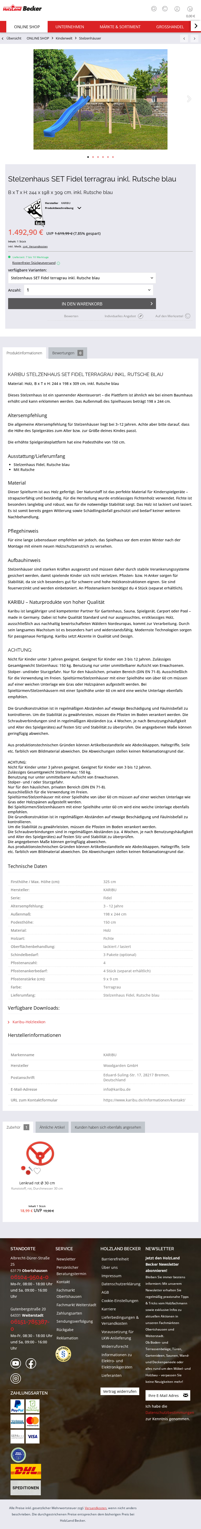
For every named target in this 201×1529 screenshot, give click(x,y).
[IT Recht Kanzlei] (65, 1354)
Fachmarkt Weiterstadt (76, 1304)
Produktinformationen (24, 352)
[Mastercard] (33, 1421)
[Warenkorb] (191, 9)
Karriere (109, 1308)
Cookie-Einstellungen (120, 1300)
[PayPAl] (17, 1406)
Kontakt (63, 1281)
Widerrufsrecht (115, 1346)
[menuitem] (152, 8)
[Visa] (33, 1436)
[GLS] (18, 1455)
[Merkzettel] (165, 9)
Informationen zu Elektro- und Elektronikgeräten (117, 1361)
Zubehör (17, 1127)
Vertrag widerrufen (120, 1391)
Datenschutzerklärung (121, 1283)
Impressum (111, 1275)
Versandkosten (96, 1508)
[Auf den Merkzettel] (37, 1171)
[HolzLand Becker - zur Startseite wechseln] (22, 7)
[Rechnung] (33, 1406)
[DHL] (25, 1471)
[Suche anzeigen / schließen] (154, 8)
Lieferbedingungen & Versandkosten (120, 1320)
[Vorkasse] (17, 1421)
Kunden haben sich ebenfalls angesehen (108, 1127)
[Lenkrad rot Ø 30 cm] (37, 1158)
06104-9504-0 (29, 1277)
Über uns (110, 1267)
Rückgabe (65, 1329)
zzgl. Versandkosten (35, 246)
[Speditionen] (25, 1488)
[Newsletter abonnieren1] (185, 1395)
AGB (105, 1292)
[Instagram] (17, 1379)
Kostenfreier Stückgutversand (35, 262)
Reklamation (67, 1337)
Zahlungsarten (69, 1313)
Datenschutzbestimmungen (170, 1412)
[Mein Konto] (177, 9)
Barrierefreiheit (115, 1259)
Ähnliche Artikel (52, 1127)
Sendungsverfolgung (75, 1321)
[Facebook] (33, 1364)
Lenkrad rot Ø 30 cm (37, 1185)
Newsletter (66, 1259)
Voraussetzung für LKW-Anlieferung (118, 1334)
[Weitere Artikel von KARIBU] (34, 212)
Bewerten (71, 316)
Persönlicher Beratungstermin (71, 1270)
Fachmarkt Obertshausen (69, 1293)
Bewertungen (66, 352)
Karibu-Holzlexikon (29, 1021)
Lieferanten (112, 1375)
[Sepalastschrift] (17, 1436)
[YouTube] (17, 1364)
